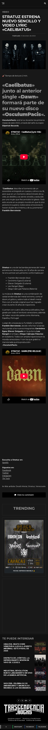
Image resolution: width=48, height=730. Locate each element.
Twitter (5, 473)
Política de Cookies (33, 720)
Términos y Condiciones (31, 718)
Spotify (5, 463)
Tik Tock (6, 478)
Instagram (6, 476)
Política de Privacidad (16, 720)
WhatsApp (18, 726)
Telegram (42, 726)
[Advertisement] (24, 239)
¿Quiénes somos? (14, 718)
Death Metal (21, 486)
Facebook (6, 470)
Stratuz (31, 486)
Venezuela (40, 486)
